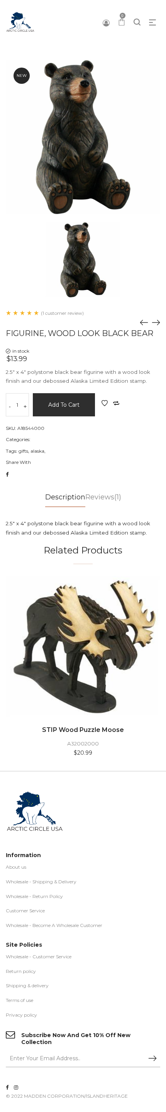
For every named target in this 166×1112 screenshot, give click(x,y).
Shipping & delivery (27, 985)
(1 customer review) (62, 313)
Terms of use (19, 1000)
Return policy (21, 971)
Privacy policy (21, 1015)
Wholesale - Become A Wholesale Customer (54, 925)
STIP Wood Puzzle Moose (83, 729)
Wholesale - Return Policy (34, 896)
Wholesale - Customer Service (38, 956)
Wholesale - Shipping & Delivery (41, 882)
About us (16, 867)
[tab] (65, 499)
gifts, (24, 451)
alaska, (38, 451)
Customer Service (25, 910)
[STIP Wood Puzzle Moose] (83, 646)
